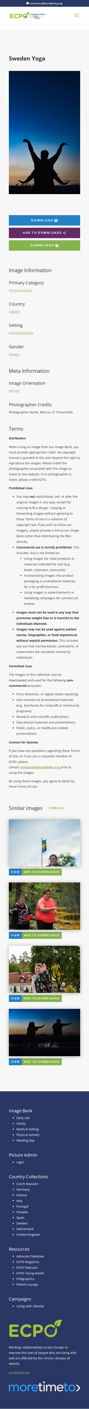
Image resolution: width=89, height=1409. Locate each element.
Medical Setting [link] (27, 1129)
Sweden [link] (14, 311)
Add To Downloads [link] (42, 872)
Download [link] (42, 220)
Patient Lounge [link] (27, 1284)
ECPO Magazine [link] (27, 1262)
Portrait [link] (14, 391)
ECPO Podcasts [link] (27, 1267)
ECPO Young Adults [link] (30, 1273)
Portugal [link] (22, 1206)
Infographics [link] (25, 1279)
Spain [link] (20, 1218)
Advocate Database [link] (30, 1256)
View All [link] (56, 808)
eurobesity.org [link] (19, 1372)
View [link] (15, 872)
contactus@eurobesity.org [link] (40, 767)
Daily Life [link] (23, 1118)
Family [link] (21, 1123)
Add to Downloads (42, 233)
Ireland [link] (21, 1195)
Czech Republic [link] (27, 1184)
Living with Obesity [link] (30, 1306)
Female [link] (14, 354)
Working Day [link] (25, 1140)
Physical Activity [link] (20, 290)
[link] (27, 15)
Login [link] (20, 1162)
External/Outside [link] (21, 333)
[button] (76, 18)
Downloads (42, 245)
